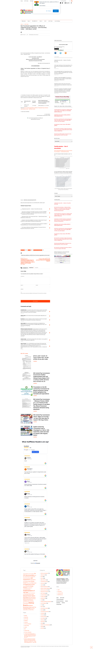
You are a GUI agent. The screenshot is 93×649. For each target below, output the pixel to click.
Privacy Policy (26, 625)
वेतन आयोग (42, 628)
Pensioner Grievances (32, 598)
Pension (42, 614)
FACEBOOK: (36, 267)
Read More (35, 361)
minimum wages (31, 594)
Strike (26, 609)
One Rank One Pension (44, 611)
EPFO (29, 586)
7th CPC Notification (26, 573)
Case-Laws (43, 583)
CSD (45, 21)
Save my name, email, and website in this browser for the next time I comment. (34, 293)
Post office (42, 618)
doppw (24, 586)
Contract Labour (28, 581)
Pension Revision (43, 616)
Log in (59, 589)
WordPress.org (60, 594)
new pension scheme (44, 608)
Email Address (42, 5)
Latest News (56, 56)
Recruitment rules (27, 607)
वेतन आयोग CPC (34, 21)
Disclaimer (26, 620)
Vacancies (26, 622)
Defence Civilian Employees (45, 588)
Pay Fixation (25, 597)
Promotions (26, 603)
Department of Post (30, 584)
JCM (41, 599)
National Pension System (29, 595)
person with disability (31, 601)
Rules (42, 623)
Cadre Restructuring (44, 581)
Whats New (24, 21)
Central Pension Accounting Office (30, 576)
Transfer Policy (31, 609)
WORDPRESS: (31, 267)
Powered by (56, 50)
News (29, 21)
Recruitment (30, 605)
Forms (28, 587)
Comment (22, 276)
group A (29, 589)
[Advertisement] (35, 45)
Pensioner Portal (26, 599)
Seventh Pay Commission (45, 624)
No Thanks (48, 10)
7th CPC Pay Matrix (31, 573)
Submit (55, 10)
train (28, 609)
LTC (41, 604)
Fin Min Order (43, 596)
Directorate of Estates (44, 591)
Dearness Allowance (44, 586)
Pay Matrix (42, 613)
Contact (25, 627)
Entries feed (59, 591)
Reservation (43, 621)
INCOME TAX (43, 598)
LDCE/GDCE (26, 594)
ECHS (26, 586)
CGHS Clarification (27, 578)
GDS (30, 587)
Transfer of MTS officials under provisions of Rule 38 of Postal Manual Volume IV (43, 260)
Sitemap (25, 615)
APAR (35, 575)
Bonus (42, 578)
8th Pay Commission (44, 573)
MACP (42, 606)
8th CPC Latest (24, 353)
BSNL (24, 576)
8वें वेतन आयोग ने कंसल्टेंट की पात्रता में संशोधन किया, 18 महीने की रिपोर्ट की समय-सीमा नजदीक (41, 357)
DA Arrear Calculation (27, 632)
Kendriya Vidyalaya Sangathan (46, 601)
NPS (25, 628)
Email (37, 285)
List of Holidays (57, 21)
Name (22, 285)
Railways (42, 619)
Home (57, 597)
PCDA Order (31, 597)
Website (22, 289)
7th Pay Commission (27, 623)
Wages (42, 626)
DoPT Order (50, 21)
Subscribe (56, 48)
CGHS (41, 21)
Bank (42, 576)
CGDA (24, 578)
